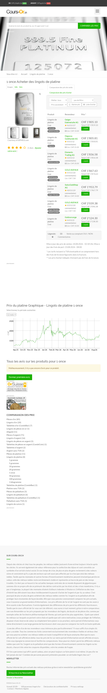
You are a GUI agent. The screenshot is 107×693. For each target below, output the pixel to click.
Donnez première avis (19, 377)
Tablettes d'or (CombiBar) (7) (19, 425)
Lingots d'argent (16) (16, 438)
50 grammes (14, 476)
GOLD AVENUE (71, 170)
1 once (12, 472)
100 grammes (15, 479)
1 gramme (13, 460)
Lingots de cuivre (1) (16, 504)
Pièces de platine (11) (16, 454)
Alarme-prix (75, 104)
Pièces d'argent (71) (15, 435)
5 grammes (14, 463)
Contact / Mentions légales (18, 689)
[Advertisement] (53, 51)
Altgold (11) (12, 432)
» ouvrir (85, 129)
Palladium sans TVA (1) (17, 501)
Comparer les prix (89, 26)
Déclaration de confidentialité (56, 687)
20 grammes (14, 469)
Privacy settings (77, 687)
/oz (17, 3)
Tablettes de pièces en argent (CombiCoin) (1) (27, 444)
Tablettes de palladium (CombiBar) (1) (23, 498)
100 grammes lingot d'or (31, 687)
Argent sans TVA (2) (15, 450)
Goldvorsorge (71, 217)
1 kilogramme (15, 482)
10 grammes (14, 466)
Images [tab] (10, 87)
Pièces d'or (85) (13, 419)
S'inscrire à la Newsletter (21, 673)
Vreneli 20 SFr (12, 687)
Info (16, 87)
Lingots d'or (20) (14, 422)
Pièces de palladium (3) (17, 491)
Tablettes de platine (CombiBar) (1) (22, 485)
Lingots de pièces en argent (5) (20, 441)
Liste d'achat (90, 104)
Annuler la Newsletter (15, 678)
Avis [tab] (20, 87)
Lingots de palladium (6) (17, 494)
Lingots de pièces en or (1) (18, 428)
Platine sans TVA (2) (15, 488)
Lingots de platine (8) (16, 457)
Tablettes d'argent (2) (16, 447)
